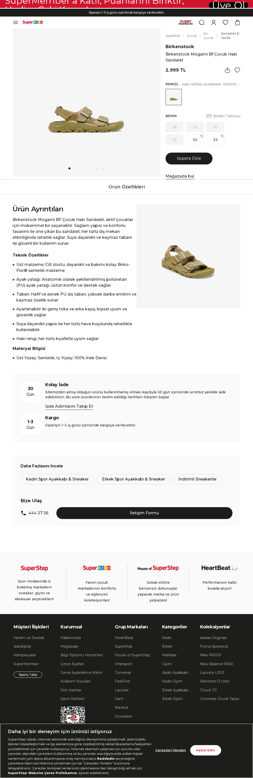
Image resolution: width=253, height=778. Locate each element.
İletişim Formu (144, 513)
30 (215, 127)
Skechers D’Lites (214, 681)
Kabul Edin (205, 750)
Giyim (167, 664)
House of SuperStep (132, 655)
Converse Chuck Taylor (219, 699)
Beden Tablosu (226, 116)
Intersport (123, 664)
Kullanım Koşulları (75, 681)
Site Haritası (71, 690)
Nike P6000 (210, 655)
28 (174, 127)
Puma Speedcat (214, 646)
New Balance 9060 (216, 664)
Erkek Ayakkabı (175, 690)
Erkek (167, 646)
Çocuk (192, 36)
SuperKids (123, 646)
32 (195, 140)
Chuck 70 (208, 690)
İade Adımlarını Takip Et (69, 406)
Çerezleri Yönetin (170, 750)
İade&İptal (22, 646)
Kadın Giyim (172, 681)
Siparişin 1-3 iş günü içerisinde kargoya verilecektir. (127, 12)
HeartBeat (124, 638)
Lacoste (122, 690)
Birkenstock (180, 46)
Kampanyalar (25, 655)
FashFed (122, 681)
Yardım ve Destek (29, 638)
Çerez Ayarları (72, 664)
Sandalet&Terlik (230, 36)
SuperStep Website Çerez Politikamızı (43, 773)
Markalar (169, 655)
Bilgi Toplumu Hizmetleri (82, 655)
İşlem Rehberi (72, 699)
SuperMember (26, 664)
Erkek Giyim (172, 699)
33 (215, 140)
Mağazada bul (180, 176)
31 (174, 140)
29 (195, 127)
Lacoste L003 (212, 672)
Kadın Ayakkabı (175, 672)
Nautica (121, 707)
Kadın (167, 638)
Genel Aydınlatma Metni (81, 672)
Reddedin (106, 758)
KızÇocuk (208, 36)
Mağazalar (69, 646)
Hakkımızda (71, 638)
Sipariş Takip (28, 675)
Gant (119, 699)
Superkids (173, 36)
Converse (123, 672)
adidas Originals (213, 638)
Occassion (123, 716)
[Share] (228, 70)
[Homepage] (32, 22)
